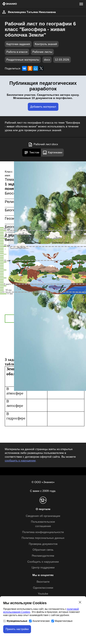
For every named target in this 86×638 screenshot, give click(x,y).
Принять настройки (17, 629)
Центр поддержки (43, 567)
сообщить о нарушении (20, 460)
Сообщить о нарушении (43, 561)
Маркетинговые (64, 621)
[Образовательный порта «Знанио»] (9, 4)
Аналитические (41, 621)
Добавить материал (43, 106)
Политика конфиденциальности (43, 532)
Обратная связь (43, 549)
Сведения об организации (43, 515)
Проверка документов (43, 543)
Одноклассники (43, 587)
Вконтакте (43, 581)
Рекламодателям (43, 555)
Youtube (43, 593)
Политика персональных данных (43, 537)
